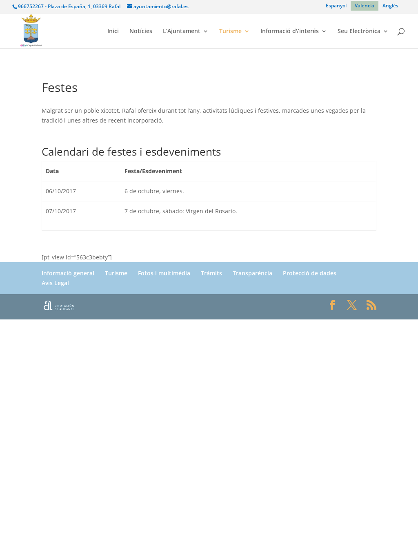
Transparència (252, 273)
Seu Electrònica (359, 31)
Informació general (68, 273)
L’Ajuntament (181, 31)
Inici (113, 31)
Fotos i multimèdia (164, 273)
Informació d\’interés (289, 31)
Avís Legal (55, 283)
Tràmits (211, 273)
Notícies (140, 31)
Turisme (230, 31)
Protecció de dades (309, 273)
